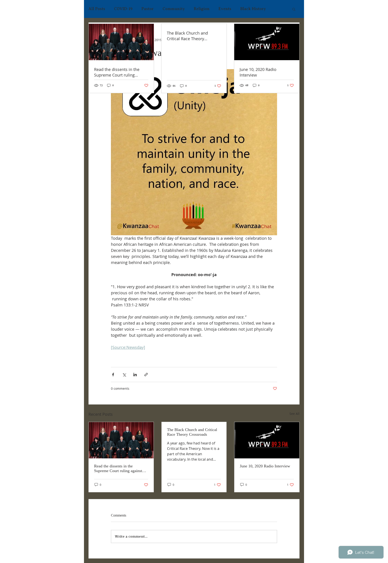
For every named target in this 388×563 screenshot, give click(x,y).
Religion (201, 9)
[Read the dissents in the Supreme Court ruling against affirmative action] (121, 440)
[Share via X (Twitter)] (124, 374)
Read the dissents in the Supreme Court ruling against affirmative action (118, 468)
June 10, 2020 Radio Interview (265, 466)
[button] (294, 9)
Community (174, 9)
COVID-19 (123, 9)
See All (294, 413)
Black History (253, 9)
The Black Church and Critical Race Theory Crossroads (192, 432)
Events (224, 9)
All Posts (96, 9)
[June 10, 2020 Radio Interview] (266, 440)
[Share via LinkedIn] (135, 374)
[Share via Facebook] (113, 374)
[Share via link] (146, 374)
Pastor (147, 9)
